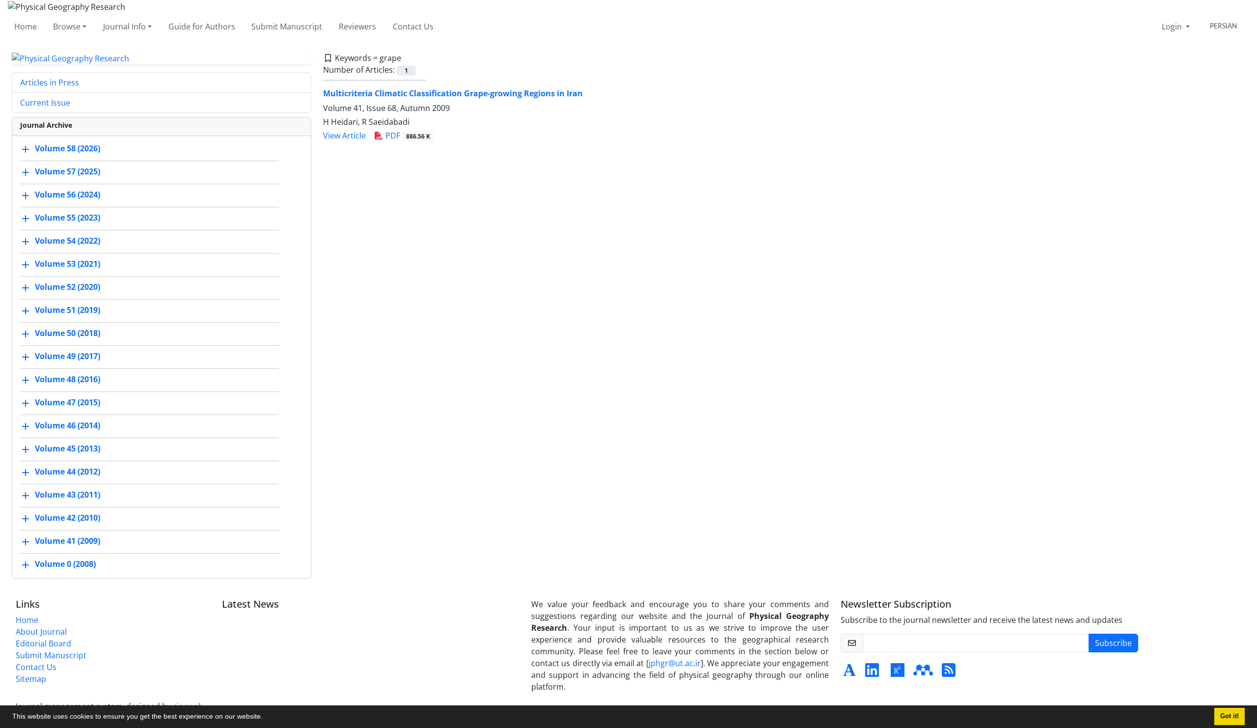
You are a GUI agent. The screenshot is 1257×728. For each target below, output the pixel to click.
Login (1173, 26)
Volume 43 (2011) (67, 495)
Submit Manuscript (286, 26)
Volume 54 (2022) (67, 241)
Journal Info (124, 26)
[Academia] (849, 673)
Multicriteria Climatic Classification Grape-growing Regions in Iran (453, 93)
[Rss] (948, 673)
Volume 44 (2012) (67, 472)
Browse (67, 26)
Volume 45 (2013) (67, 449)
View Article (344, 135)
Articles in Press (49, 82)
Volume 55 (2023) (67, 218)
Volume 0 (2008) (65, 564)
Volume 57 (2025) (67, 172)
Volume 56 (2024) (67, 195)
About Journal (41, 631)
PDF (406, 135)
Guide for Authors (201, 26)
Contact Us (413, 26)
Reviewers (357, 26)
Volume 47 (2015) (67, 402)
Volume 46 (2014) (67, 425)
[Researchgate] (897, 673)
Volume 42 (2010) (67, 518)
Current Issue (45, 102)
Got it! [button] (1229, 716)
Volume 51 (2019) (67, 310)
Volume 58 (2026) (67, 148)
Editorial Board (43, 643)
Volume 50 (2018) (67, 333)
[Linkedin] (872, 673)
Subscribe (1113, 643)
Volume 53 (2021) (67, 264)
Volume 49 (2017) (67, 356)
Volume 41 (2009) (67, 541)
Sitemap (31, 678)
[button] (266, 717)
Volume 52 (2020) (67, 287)
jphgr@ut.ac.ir (675, 663)
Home (25, 26)
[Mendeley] (923, 673)
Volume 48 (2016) (67, 379)
